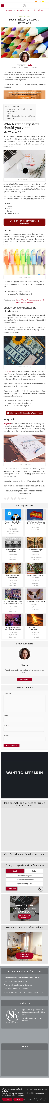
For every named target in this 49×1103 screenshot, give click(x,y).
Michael (14, 635)
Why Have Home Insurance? (35, 628)
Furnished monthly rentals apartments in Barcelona (22, 978)
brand (9, 371)
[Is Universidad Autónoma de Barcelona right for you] (13, 594)
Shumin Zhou (14, 531)
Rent (15, 871)
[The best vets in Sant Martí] (35, 594)
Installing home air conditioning (13, 551)
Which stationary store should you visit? (18, 109)
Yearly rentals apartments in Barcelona (18, 985)
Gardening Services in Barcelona (35, 576)
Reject (18, 1099)
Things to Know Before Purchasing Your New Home (13, 524)
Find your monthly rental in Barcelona (26, 222)
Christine (36, 607)
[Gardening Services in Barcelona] (35, 568)
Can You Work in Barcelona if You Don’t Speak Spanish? (35, 523)
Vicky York (36, 529)
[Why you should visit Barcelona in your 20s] (13, 620)
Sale (34, 871)
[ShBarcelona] (24, 5)
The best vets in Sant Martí (35, 601)
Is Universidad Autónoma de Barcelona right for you (13, 602)
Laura (14, 557)
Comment (7, 694)
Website (6, 735)
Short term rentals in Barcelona (15, 981)
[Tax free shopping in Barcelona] (35, 542)
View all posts (24, 679)
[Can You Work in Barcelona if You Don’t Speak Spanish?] (35, 514)
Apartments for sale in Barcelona (16, 989)
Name (6, 716)
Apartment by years (24, 876)
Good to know (24, 16)
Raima (9, 114)
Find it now (11, 889)
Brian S (36, 635)
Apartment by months (24, 880)
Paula (29, 65)
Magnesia (10, 118)
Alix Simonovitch (36, 557)
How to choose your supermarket (13, 576)
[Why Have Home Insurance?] (35, 620)
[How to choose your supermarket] (13, 568)
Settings (29, 1099)
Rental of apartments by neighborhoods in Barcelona (23, 992)
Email (6, 725)
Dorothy (14, 609)
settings (21, 1095)
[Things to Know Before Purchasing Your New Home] (13, 514)
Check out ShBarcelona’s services (26, 413)
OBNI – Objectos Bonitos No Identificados (21, 116)
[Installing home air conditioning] (13, 542)
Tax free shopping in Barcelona (35, 551)
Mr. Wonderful (12, 111)
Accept (7, 1099)
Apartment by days (24, 884)
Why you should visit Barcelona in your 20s (13, 628)
